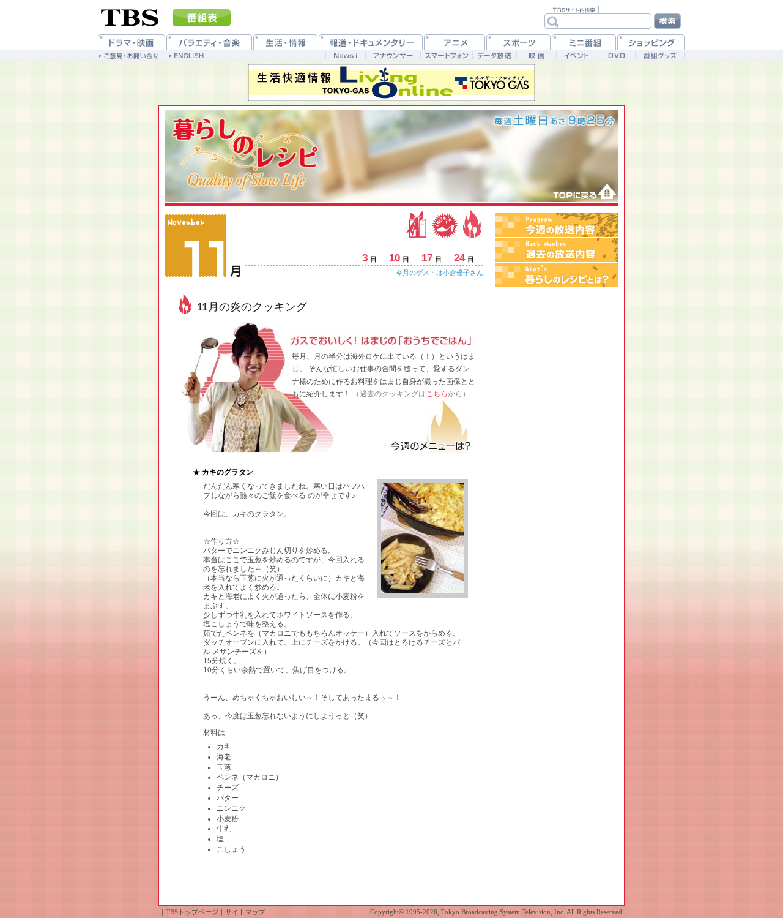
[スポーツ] (518, 42)
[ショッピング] (651, 42)
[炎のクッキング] (471, 223)
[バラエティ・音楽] (209, 42)
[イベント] (576, 55)
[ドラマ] (131, 42)
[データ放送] (494, 55)
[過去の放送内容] (556, 250)
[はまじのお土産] (417, 223)
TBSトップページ (192, 912)
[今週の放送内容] (556, 225)
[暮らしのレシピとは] (556, 275)
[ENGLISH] (188, 55)
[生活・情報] (285, 42)
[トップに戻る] (580, 191)
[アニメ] (454, 42)
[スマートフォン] (446, 55)
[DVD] (616, 55)
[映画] (536, 55)
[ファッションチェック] (445, 223)
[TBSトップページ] (130, 16)
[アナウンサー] (392, 55)
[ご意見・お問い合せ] (130, 55)
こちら (437, 393)
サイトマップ (245, 912)
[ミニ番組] (584, 42)
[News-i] (345, 55)
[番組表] (202, 17)
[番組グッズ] (659, 55)
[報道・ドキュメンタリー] (371, 42)
